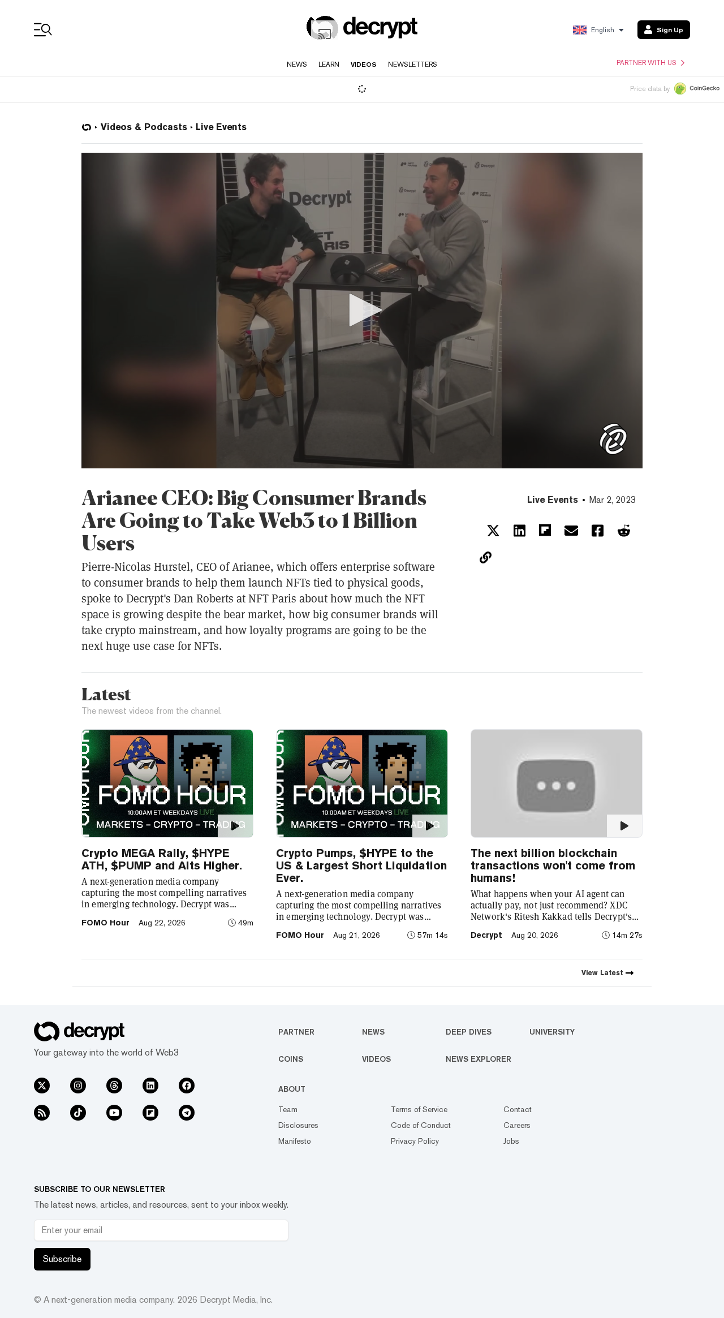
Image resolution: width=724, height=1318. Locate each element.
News (297, 64)
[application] (362, 310)
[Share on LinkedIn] (519, 530)
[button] (362, 310)
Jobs (511, 1140)
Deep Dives (469, 1031)
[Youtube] (114, 1113)
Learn (328, 64)
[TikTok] (78, 1113)
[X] (42, 1085)
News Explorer (478, 1058)
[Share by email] (571, 530)
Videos (364, 64)
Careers (517, 1125)
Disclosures (298, 1125)
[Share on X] (493, 530)
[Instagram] (78, 1085)
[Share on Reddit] (624, 530)
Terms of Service (419, 1109)
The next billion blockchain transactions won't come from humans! (553, 865)
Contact (517, 1109)
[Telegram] (187, 1113)
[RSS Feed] (42, 1113)
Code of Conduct (421, 1125)
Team (288, 1109)
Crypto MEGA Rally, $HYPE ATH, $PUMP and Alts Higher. (161, 859)
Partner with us (646, 63)
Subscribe (62, 1259)
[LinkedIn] (150, 1085)
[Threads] (114, 1085)
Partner (296, 1031)
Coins (290, 1058)
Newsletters (412, 64)
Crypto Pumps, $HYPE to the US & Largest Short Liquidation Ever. (361, 865)
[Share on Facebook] (598, 530)
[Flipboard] (150, 1113)
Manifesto (294, 1140)
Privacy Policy (415, 1140)
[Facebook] (187, 1085)
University (552, 1031)
